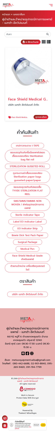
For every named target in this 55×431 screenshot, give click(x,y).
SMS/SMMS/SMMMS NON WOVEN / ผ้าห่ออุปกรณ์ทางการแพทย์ (27, 204)
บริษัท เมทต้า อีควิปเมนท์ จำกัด (27, 294)
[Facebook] (27, 354)
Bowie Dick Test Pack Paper (27, 235)
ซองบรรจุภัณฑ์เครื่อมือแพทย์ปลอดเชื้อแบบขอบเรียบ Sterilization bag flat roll (27, 156)
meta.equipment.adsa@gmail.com (31, 360)
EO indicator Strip (27, 228)
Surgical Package (27, 242)
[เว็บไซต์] (32, 354)
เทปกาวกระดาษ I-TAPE (27, 145)
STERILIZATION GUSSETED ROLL (27, 166)
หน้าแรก (6, 14)
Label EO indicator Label (27, 221)
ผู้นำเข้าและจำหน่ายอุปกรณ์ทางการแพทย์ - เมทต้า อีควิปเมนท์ (30, 379)
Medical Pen (27, 249)
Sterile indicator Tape (27, 215)
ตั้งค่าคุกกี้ (36, 425)
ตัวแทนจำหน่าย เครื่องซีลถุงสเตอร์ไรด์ (27, 267)
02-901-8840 (38, 363)
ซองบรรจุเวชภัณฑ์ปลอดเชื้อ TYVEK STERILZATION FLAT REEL (27, 190)
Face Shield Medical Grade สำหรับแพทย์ (27, 257)
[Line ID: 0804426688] (23, 354)
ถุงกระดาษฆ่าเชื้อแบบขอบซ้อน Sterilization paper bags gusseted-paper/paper (27, 176)
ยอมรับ (43, 425)
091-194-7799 (34, 367)
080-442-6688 (21, 363)
